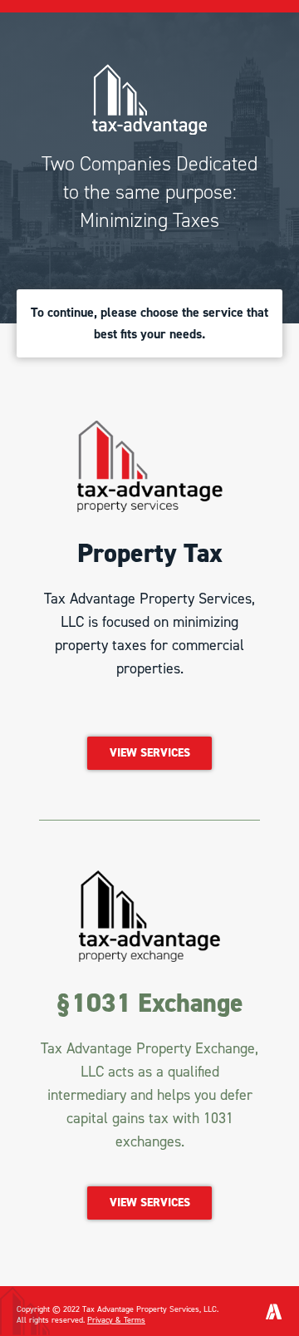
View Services (150, 753)
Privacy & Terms (116, 1319)
